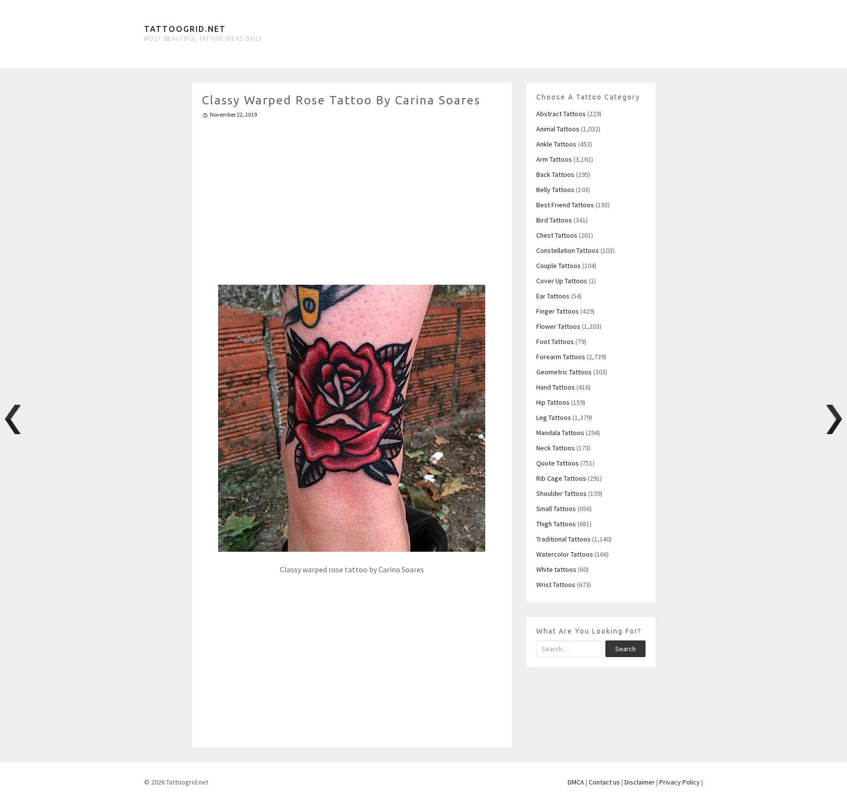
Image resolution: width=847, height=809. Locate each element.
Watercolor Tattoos (564, 554)
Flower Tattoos (558, 326)
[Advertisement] (352, 197)
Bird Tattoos (554, 220)
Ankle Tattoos (556, 144)
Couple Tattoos (558, 265)
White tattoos (556, 569)
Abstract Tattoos (561, 113)
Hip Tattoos (553, 402)
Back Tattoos (555, 174)
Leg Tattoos (553, 417)
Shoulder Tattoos (561, 493)
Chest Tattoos (556, 235)
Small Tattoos (556, 508)
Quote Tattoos (557, 463)
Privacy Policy (679, 782)
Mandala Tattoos (560, 432)
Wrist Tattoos (555, 584)
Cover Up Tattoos (561, 280)
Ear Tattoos (553, 296)
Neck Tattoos (555, 447)
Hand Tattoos (555, 387)
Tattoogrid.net (185, 29)
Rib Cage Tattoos (561, 478)
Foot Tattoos (555, 341)
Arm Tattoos (554, 159)
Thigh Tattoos (556, 523)
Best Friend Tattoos (565, 204)
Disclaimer (639, 782)
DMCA (576, 782)
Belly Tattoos (555, 189)
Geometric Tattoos (564, 372)
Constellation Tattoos (567, 250)
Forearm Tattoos (560, 356)
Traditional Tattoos (563, 539)
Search (625, 648)
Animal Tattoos (557, 128)
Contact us (604, 782)
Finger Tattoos (557, 311)
